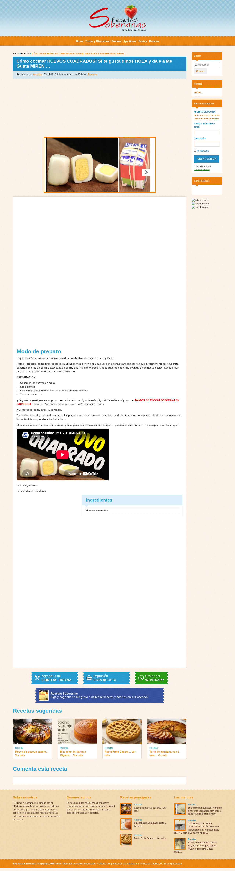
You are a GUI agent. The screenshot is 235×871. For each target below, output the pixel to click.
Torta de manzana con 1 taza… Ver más (164, 753)
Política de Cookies (149, 863)
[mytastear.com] (200, 207)
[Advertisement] (99, 107)
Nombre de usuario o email (204, 125)
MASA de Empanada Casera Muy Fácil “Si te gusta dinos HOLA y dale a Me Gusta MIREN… (196, 847)
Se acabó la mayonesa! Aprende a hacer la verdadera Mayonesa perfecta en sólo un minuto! (205, 811)
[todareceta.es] (199, 200)
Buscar (200, 71)
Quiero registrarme (202, 169)
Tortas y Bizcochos (97, 41)
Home (79, 41)
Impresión (104, 678)
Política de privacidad (171, 863)
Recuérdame (202, 151)
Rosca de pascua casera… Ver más (31, 753)
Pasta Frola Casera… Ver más (120, 753)
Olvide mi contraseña (203, 166)
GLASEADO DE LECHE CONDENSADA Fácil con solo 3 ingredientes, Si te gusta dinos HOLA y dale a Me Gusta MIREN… (197, 828)
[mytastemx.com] (200, 203)
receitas (37, 74)
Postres (116, 41)
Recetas (154, 41)
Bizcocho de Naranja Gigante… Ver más (73, 753)
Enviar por (154, 678)
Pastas (142, 41)
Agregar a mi (56, 678)
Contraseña (200, 138)
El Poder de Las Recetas (134, 30)
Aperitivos (129, 41)
